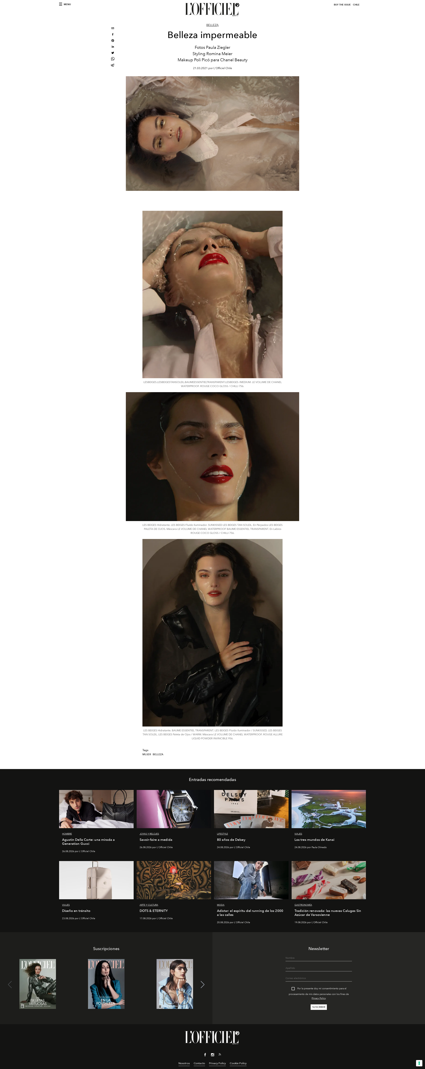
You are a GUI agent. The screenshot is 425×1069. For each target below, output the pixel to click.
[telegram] (112, 65)
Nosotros (184, 1063)
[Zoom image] (212, 294)
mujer (146, 754)
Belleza (212, 25)
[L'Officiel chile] (212, 9)
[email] (112, 29)
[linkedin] (112, 47)
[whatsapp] (112, 59)
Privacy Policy (319, 998)
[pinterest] (112, 41)
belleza (158, 754)
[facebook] (112, 35)
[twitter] (112, 53)
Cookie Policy (238, 1063)
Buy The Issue (342, 4)
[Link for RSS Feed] (219, 1055)
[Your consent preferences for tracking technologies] (419, 1063)
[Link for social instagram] (212, 1055)
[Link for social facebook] (205, 1055)
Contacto (199, 1063)
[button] (202, 984)
